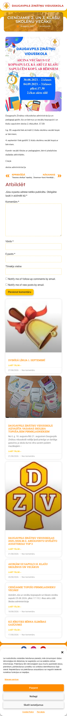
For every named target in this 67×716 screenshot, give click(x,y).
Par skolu (41, 712)
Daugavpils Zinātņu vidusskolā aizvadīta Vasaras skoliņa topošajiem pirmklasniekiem (30, 428)
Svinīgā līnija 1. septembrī (26, 360)
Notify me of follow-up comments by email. (32, 279)
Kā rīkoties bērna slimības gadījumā (27, 623)
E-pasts (10, 254)
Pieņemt (33, 687)
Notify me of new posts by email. (26, 285)
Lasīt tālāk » (14, 365)
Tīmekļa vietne (13, 266)
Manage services (12, 679)
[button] (62, 652)
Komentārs (12, 202)
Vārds (9, 241)
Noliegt (33, 696)
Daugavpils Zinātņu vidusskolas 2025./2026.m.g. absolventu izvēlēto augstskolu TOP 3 (32, 540)
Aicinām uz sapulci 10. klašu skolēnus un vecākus (28, 565)
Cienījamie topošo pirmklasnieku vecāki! (31, 588)
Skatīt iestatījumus (33, 705)
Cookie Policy (28, 712)
